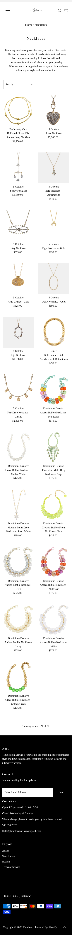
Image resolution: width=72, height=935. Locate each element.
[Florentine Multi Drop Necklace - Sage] (53, 447)
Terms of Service (11, 867)
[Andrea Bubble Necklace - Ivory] (18, 619)
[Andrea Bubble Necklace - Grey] (18, 562)
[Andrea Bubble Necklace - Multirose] (53, 562)
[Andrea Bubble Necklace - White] (53, 619)
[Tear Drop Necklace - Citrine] (18, 389)
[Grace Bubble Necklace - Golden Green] (18, 677)
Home (28, 24)
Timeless (28, 927)
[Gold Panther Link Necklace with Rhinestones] (53, 332)
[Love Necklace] (53, 110)
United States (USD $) (16, 896)
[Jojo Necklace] (18, 332)
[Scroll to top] (64, 927)
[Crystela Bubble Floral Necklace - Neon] (53, 504)
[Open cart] (66, 10)
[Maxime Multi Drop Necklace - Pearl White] (18, 504)
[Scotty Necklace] (18, 167)
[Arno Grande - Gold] (18, 278)
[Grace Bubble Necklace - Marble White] (18, 447)
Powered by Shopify (46, 927)
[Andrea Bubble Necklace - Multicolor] (53, 389)
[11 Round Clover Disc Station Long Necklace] (18, 110)
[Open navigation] (10, 10)
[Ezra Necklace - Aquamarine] (53, 167)
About (5, 850)
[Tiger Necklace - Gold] (53, 225)
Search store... (9, 856)
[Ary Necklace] (18, 225)
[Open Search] (60, 10)
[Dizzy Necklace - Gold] (53, 278)
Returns (6, 861)
